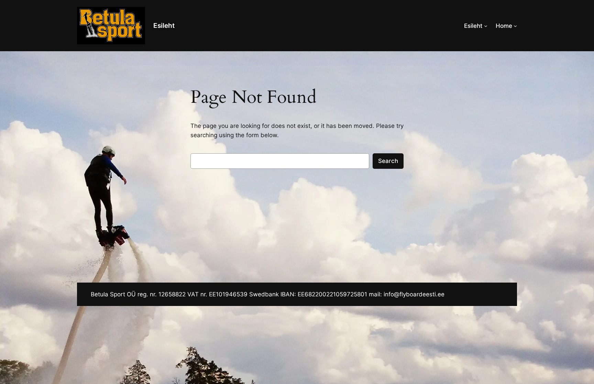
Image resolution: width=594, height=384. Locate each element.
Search (388, 160)
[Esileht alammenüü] (485, 26)
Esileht (164, 25)
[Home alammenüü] (515, 26)
